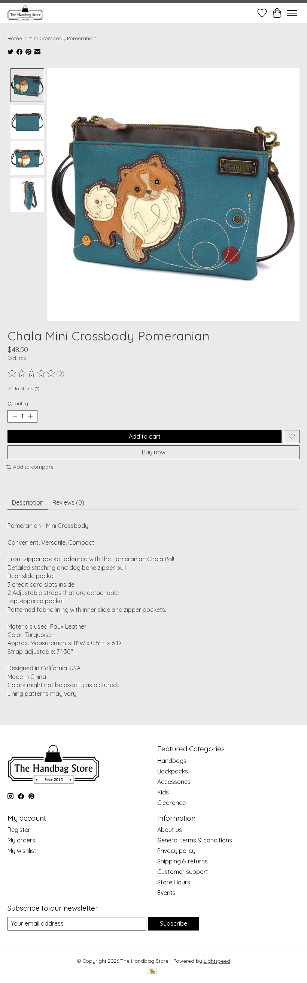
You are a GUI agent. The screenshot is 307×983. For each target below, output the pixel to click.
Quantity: (18, 403)
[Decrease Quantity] (14, 416)
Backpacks (172, 771)
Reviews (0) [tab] (68, 502)
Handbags (171, 760)
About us (169, 829)
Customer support (182, 871)
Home (14, 38)
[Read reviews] (31, 373)
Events (166, 892)
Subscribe (173, 923)
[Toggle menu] (292, 13)
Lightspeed (217, 961)
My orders (21, 840)
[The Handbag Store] (25, 13)
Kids (163, 792)
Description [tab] (27, 502)
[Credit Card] (152, 972)
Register (18, 829)
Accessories (174, 781)
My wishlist (21, 850)
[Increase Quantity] (30, 416)
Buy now (153, 452)
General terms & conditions (194, 840)
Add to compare (33, 467)
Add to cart (145, 436)
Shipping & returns (182, 861)
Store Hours (173, 882)
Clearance (171, 802)
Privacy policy (176, 850)
